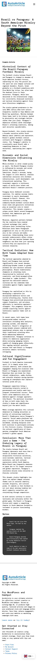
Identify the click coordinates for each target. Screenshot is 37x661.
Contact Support (11, 649)
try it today (22, 620)
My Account (9, 647)
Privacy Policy (11, 653)
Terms (7, 651)
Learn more (7, 620)
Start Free (9, 645)
